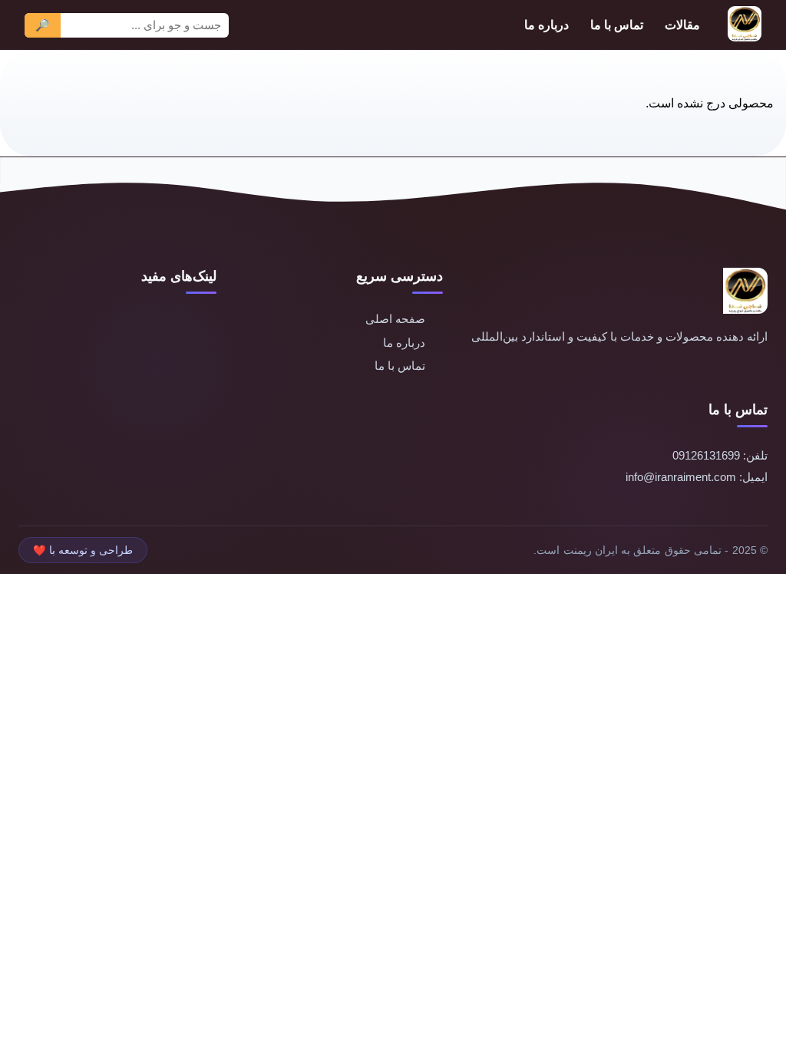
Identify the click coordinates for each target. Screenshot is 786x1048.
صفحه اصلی (395, 318)
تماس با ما (616, 24)
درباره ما (546, 24)
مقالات (682, 24)
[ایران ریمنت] (744, 25)
